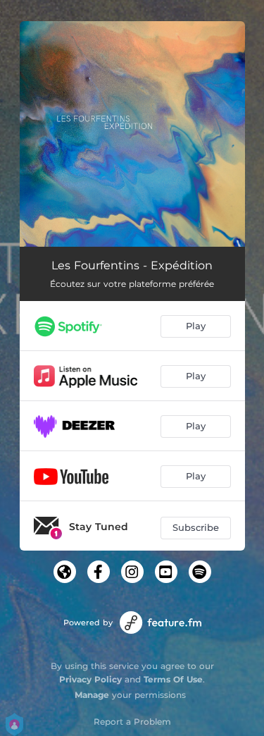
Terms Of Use (173, 679)
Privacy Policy (90, 679)
